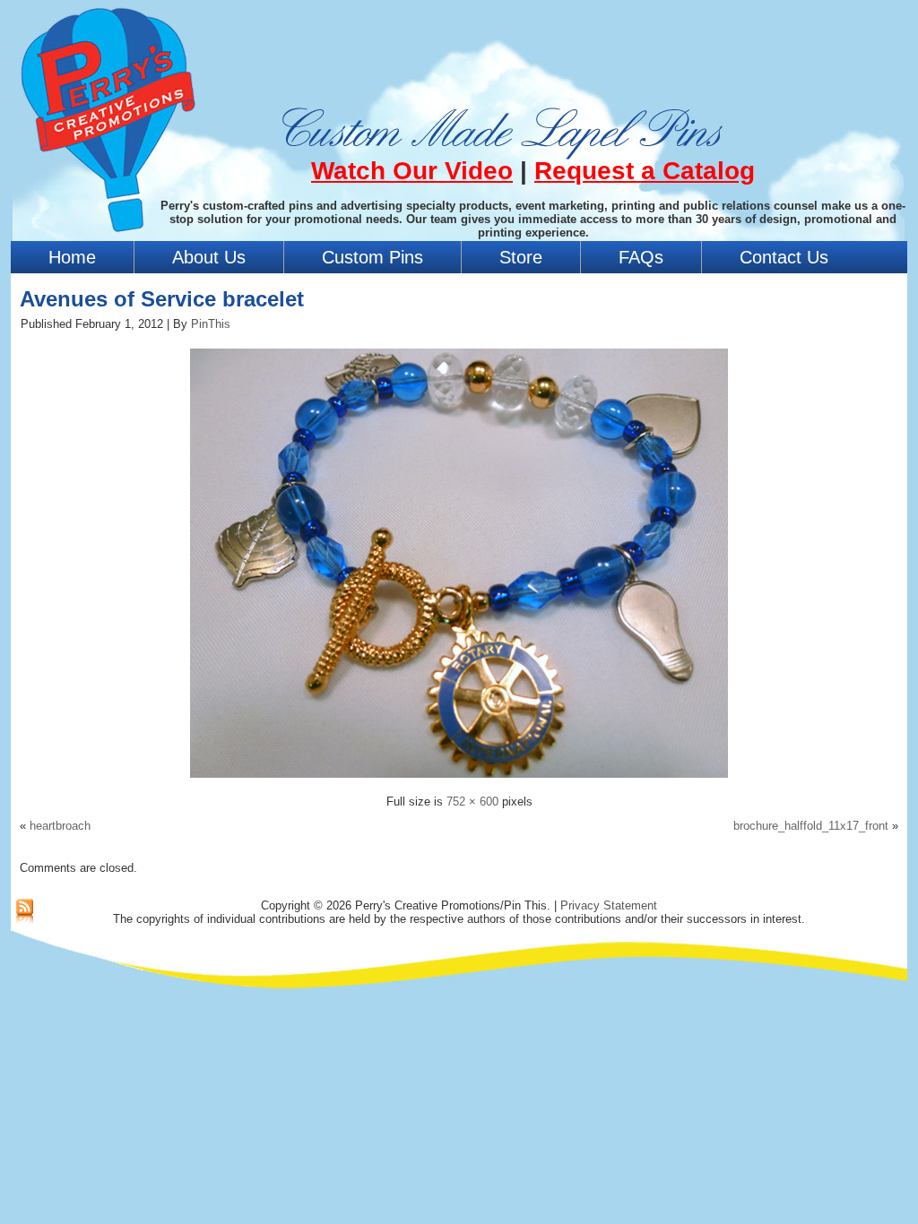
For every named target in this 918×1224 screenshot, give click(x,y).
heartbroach (60, 825)
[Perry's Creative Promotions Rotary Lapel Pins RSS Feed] (24, 912)
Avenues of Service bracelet (162, 299)
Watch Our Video (412, 171)
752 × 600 (472, 801)
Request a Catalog (644, 171)
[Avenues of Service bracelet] (459, 780)
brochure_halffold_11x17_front (810, 825)
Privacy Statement (608, 905)
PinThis (210, 324)
